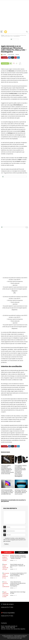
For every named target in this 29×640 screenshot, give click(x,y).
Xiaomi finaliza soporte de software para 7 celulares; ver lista (17, 566)
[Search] (27, 32)
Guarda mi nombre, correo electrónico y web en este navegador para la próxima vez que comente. (14, 539)
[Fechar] (14, 293)
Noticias (17, 54)
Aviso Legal (19, 638)
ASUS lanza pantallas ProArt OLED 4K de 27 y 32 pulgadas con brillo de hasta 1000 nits (7, 492)
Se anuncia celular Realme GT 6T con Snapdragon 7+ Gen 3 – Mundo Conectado (18, 574)
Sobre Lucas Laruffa (13, 636)
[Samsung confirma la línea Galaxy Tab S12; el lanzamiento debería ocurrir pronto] (21, 480)
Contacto (6, 636)
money (4, 54)
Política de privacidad (11, 638)
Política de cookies (21, 636)
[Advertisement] (14, 15)
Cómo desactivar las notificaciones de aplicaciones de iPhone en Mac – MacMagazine (18, 584)
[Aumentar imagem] (27, 227)
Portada (2, 35)
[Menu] (1, 32)
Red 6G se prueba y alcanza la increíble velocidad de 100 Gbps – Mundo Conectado (18, 557)
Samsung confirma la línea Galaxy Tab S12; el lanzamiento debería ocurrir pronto (21, 492)
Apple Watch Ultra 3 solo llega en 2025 (17, 592)
